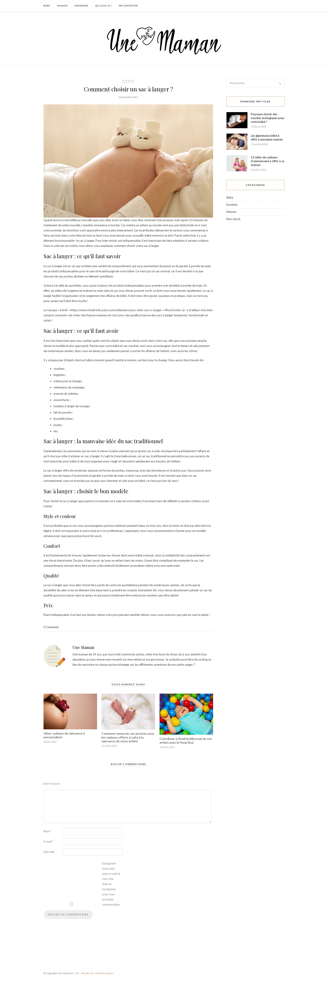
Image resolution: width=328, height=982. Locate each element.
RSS (77, 973)
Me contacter (128, 5)
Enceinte (231, 204)
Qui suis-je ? (103, 5)
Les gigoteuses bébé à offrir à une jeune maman (267, 137)
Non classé (233, 219)
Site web (49, 852)
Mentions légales (104, 973)
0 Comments (51, 627)
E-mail (48, 841)
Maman (62, 5)
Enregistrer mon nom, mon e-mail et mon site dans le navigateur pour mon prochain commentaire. (111, 884)
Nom (48, 831)
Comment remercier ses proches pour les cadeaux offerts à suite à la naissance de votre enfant (128, 737)
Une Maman (83, 647)
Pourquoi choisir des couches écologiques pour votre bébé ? (267, 118)
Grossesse (81, 5)
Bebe (47, 5)
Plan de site (87, 973)
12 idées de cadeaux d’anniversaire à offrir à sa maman (267, 161)
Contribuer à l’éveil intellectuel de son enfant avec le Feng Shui (186, 740)
